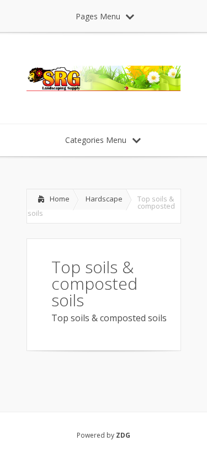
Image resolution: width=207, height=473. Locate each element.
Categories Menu (95, 140)
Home (60, 199)
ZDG (123, 435)
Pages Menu (98, 16)
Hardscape (104, 199)
